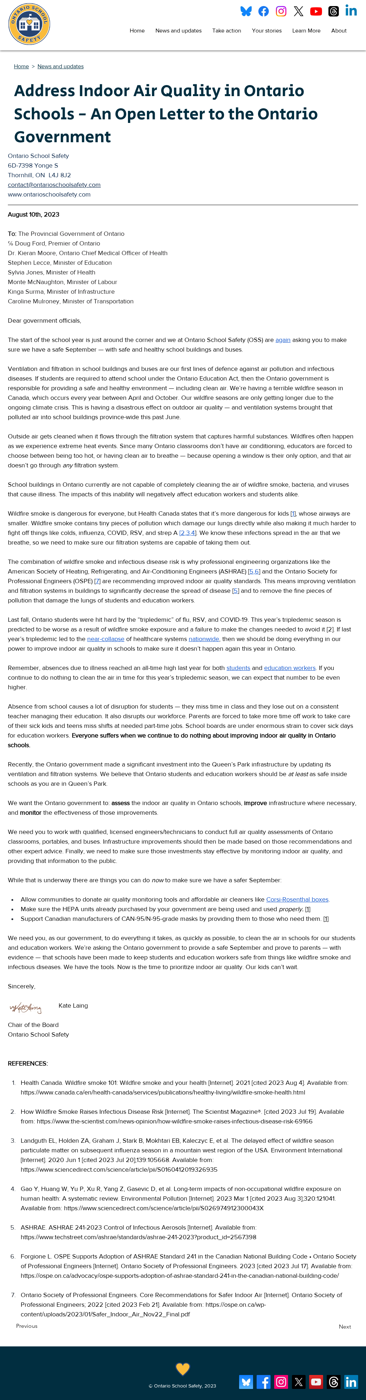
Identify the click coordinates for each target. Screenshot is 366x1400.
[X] (299, 11)
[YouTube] (316, 1382)
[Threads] (334, 11)
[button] (227, 30)
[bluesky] (246, 11)
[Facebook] (264, 11)
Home (21, 66)
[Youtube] (316, 11)
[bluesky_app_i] (246, 1382)
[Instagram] (281, 11)
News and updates (61, 66)
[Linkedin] (351, 11)
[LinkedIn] (351, 1382)
